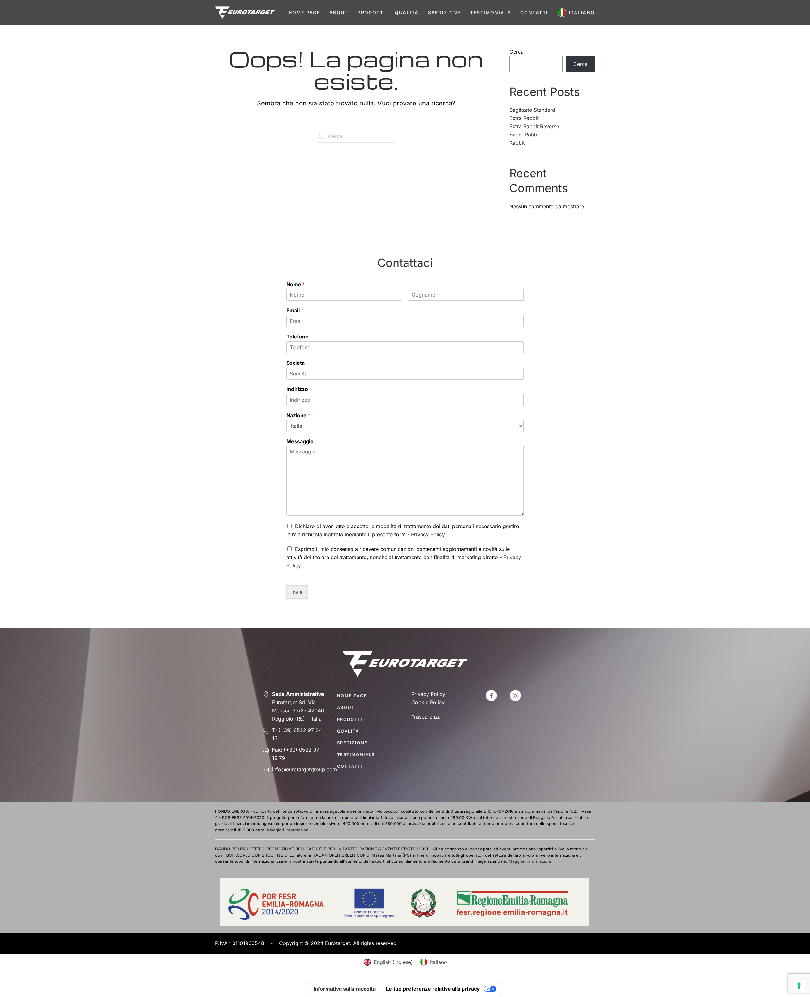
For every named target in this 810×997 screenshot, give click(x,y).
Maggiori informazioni (288, 829)
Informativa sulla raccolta (345, 989)
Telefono (297, 336)
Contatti (534, 12)
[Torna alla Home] (245, 12)
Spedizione (444, 12)
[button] (576, 12)
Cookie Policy (428, 702)
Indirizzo (297, 389)
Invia (296, 592)
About (338, 12)
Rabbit (517, 143)
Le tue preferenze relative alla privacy (433, 989)
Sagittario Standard (532, 110)
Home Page (304, 12)
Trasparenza (426, 717)
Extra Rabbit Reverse (534, 126)
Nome (295, 284)
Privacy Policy (428, 534)
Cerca (516, 51)
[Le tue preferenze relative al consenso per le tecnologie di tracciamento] (799, 986)
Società (295, 363)
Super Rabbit (524, 134)
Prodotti (371, 12)
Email (294, 310)
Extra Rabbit (524, 118)
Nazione (298, 415)
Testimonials (490, 12)
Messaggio (300, 441)
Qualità (407, 12)
